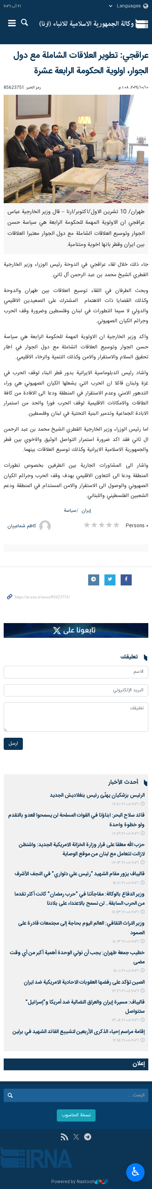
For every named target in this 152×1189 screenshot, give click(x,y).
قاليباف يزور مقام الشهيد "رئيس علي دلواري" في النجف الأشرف (79, 874)
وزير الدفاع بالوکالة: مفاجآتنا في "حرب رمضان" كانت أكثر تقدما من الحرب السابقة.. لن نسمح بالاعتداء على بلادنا (79, 899)
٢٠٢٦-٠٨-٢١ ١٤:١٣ (125, 941)
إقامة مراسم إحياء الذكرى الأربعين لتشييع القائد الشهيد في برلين (79, 1032)
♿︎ (135, 1171)
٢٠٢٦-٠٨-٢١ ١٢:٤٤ (126, 1040)
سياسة (70, 511)
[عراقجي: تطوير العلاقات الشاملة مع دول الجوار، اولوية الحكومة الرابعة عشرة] (76, 149)
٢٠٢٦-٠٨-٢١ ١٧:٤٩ (125, 833)
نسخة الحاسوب (76, 1115)
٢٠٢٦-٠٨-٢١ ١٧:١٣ (125, 862)
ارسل (13, 744)
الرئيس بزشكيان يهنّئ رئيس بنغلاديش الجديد (97, 795)
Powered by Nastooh (73, 1182)
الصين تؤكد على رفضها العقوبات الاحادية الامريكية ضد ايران (84, 982)
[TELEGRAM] (88, 1138)
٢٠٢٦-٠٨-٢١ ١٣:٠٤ (125, 1020)
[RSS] (64, 1138)
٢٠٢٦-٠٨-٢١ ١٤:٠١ (126, 970)
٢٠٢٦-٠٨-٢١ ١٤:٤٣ (125, 912)
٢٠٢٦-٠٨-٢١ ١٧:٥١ (125, 804)
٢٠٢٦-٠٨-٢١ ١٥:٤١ (126, 883)
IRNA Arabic (86, 24)
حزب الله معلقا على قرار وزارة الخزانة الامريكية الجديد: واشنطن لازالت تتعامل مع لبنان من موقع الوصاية (82, 850)
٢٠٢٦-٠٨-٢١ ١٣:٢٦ (125, 991)
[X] (76, 1138)
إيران (86, 511)
